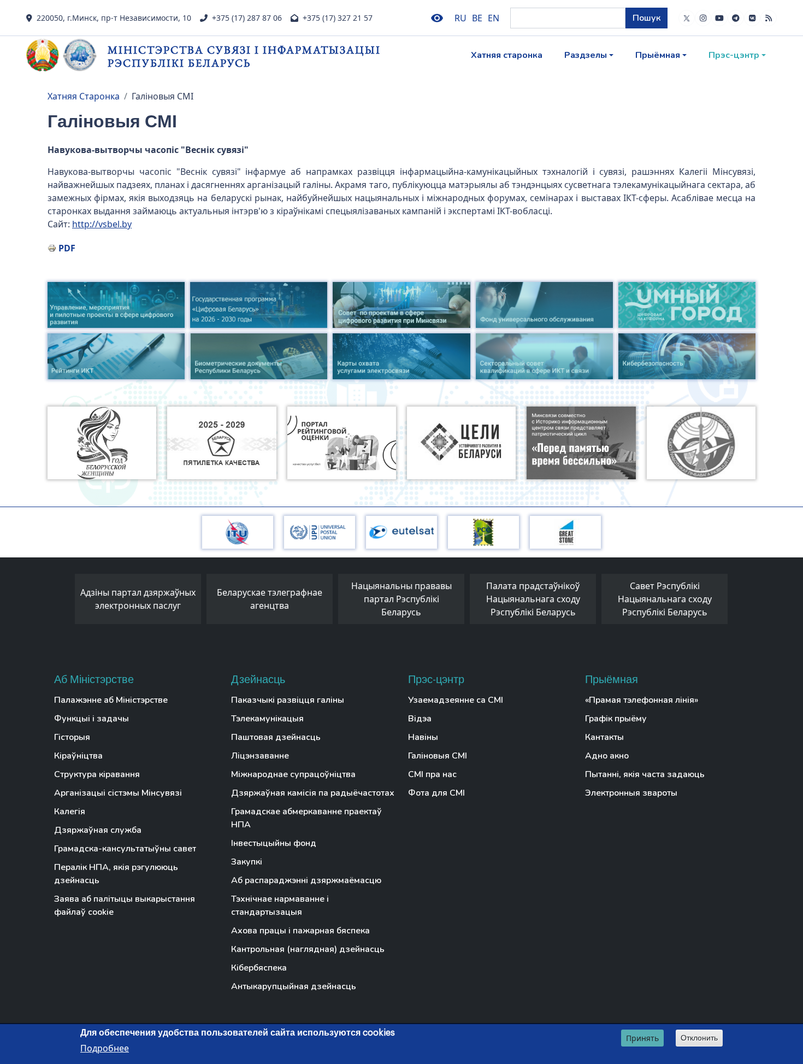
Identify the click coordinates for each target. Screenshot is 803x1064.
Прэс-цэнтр (733, 55)
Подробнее (104, 1048)
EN (493, 18)
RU (460, 18)
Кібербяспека (259, 968)
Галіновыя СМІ (437, 756)
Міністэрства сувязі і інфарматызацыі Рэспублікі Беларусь (244, 56)
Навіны (423, 737)
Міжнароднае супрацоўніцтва (293, 774)
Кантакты (604, 737)
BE (477, 18)
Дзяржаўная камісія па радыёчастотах (312, 793)
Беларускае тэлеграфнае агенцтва (269, 599)
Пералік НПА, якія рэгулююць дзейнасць (116, 873)
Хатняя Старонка (84, 96)
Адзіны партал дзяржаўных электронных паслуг (138, 599)
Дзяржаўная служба (97, 830)
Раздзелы (585, 55)
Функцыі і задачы (91, 719)
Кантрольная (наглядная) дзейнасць (308, 949)
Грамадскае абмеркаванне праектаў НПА (306, 818)
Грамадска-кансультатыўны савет (125, 849)
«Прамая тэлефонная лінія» (641, 700)
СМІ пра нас (432, 774)
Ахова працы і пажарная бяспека (300, 931)
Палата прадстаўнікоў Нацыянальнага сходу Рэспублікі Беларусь (533, 599)
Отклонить (699, 1037)
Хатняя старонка (506, 55)
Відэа (420, 719)
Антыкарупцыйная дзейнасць (293, 986)
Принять (642, 1038)
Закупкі (246, 862)
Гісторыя (72, 737)
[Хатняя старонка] (67, 55)
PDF (66, 248)
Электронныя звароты (631, 793)
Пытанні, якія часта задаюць (645, 774)
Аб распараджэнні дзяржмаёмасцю (306, 880)
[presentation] (64, 601)
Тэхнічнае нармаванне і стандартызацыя (280, 905)
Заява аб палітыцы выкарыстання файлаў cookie (124, 905)
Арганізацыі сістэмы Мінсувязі (118, 793)
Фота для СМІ (436, 793)
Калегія (69, 812)
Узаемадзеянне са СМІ (455, 700)
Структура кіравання (97, 774)
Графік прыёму (616, 719)
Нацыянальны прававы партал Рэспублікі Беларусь (401, 599)
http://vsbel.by (102, 224)
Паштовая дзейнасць (276, 737)
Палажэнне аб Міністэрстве (111, 700)
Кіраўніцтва (78, 756)
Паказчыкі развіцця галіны (287, 700)
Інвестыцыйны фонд (273, 843)
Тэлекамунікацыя (267, 719)
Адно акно (607, 756)
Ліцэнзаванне (260, 756)
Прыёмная (657, 55)
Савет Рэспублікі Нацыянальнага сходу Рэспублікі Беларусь (665, 599)
